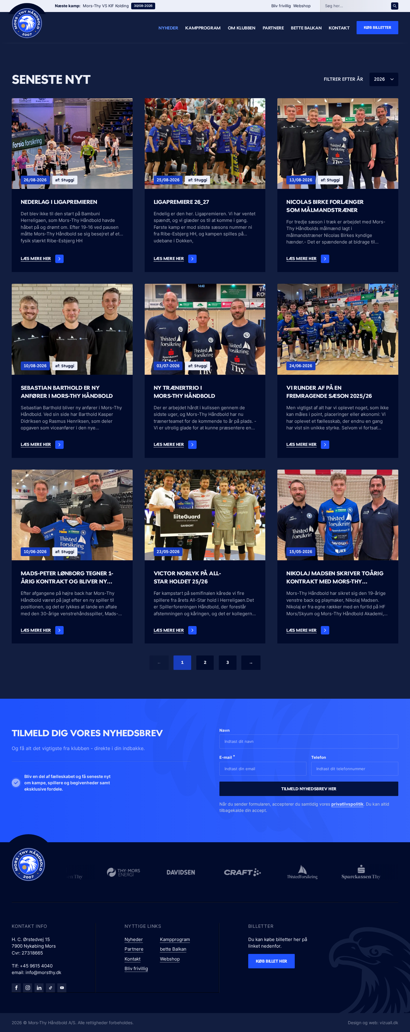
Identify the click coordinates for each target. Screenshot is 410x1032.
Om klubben (241, 28)
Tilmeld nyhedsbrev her (308, 788)
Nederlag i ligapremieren (59, 201)
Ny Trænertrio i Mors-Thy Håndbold (184, 391)
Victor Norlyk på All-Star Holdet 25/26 (187, 577)
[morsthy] (16, 987)
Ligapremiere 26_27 (181, 201)
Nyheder (168, 28)
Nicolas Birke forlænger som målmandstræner (325, 205)
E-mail (227, 757)
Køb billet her (271, 961)
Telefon (318, 757)
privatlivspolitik (347, 804)
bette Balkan (306, 28)
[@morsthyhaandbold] (50, 987)
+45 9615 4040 (36, 966)
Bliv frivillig (281, 5)
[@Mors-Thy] (61, 987)
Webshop (302, 5)
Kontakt (339, 28)
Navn (224, 730)
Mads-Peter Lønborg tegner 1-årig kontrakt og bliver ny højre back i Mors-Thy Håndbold (70, 578)
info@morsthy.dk (43, 972)
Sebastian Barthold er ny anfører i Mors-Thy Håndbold (67, 391)
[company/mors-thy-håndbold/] (39, 987)
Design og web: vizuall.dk (373, 1022)
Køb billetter (377, 27)
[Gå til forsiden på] (27, 23)
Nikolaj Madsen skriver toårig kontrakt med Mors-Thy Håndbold (334, 578)
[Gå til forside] (28, 864)
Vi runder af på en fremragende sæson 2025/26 (329, 391)
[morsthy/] (27, 987)
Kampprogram (202, 28)
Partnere (273, 28)
